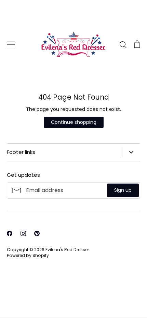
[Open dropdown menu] (131, 152)
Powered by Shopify (28, 255)
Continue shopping (73, 122)
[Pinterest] (37, 233)
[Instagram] (23, 233)
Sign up (123, 190)
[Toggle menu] (10, 44)
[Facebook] (9, 233)
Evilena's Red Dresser (67, 249)
